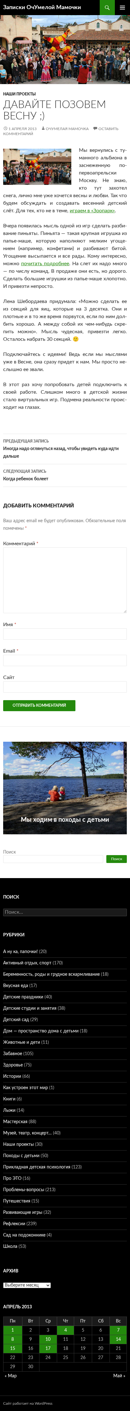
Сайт (9, 677)
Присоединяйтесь (64, 838)
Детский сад (16, 1020)
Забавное (12, 1054)
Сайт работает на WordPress (27, 1403)
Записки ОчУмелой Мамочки (42, 7)
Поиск (9, 852)
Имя (9, 624)
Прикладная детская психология (36, 1167)
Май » (119, 1376)
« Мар (11, 1376)
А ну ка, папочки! (20, 952)
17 (47, 1348)
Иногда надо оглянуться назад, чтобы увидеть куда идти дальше (61, 449)
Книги (9, 1099)
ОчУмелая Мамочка (67, 129)
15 (12, 1348)
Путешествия (16, 1201)
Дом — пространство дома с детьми (41, 1031)
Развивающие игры (22, 1212)
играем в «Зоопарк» (92, 210)
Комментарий (20, 543)
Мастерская (15, 1122)
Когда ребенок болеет (25, 475)
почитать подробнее (45, 263)
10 (47, 1339)
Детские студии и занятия (29, 1008)
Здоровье (13, 1065)
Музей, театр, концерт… (27, 1133)
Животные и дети (21, 1042)
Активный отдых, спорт (27, 963)
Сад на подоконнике (24, 1235)
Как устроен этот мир (25, 1088)
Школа (10, 1246)
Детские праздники (23, 997)
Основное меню (122, 7)
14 (118, 1339)
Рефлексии (14, 1224)
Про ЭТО (12, 1178)
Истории (12, 1076)
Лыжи (9, 1110)
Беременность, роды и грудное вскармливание (51, 974)
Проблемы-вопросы (23, 1190)
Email (11, 651)
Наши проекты (19, 94)
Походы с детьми (21, 1156)
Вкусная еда (15, 986)
